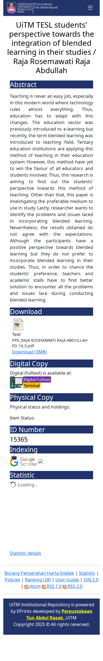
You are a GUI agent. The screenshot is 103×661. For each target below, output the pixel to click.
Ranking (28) (38, 580)
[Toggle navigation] (90, 8)
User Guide (67, 580)
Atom (34, 586)
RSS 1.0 (54, 586)
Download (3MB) (29, 352)
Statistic (87, 573)
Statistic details (25, 553)
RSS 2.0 (74, 586)
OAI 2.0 (90, 580)
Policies (12, 580)
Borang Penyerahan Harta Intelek (39, 573)
